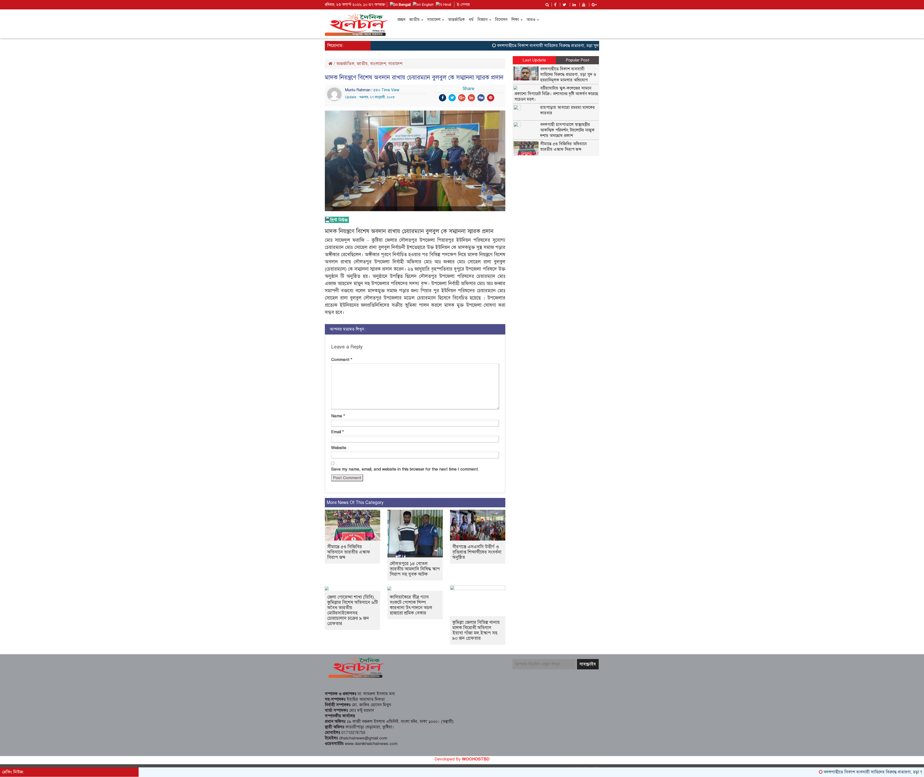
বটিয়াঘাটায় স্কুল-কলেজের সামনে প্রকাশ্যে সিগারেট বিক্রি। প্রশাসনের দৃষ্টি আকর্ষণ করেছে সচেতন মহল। (556, 94)
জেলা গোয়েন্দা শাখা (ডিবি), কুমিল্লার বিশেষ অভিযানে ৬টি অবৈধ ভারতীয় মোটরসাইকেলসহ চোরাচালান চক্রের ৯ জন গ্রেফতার (352, 610)
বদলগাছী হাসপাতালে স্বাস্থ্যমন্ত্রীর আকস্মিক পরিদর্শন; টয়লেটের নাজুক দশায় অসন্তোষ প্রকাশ (567, 130)
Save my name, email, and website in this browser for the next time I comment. (405, 469)
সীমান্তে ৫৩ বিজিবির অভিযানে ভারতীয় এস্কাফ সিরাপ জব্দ (348, 552)
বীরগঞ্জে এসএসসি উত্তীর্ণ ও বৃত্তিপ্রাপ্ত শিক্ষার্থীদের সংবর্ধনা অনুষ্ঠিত (476, 552)
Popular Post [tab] (577, 60)
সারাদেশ (434, 19)
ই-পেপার (463, 4)
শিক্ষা (515, 19)
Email (337, 431)
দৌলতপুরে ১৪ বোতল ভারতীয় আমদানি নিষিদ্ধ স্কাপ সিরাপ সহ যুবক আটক (415, 569)
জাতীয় (415, 19)
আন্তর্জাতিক (456, 19)
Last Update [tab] (534, 60)
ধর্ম (471, 19)
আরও (531, 19)
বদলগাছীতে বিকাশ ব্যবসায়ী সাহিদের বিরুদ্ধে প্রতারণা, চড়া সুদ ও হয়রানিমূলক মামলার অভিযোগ (548, 45)
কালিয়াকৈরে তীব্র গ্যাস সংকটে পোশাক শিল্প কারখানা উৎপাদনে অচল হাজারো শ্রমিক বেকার (411, 605)
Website (338, 447)
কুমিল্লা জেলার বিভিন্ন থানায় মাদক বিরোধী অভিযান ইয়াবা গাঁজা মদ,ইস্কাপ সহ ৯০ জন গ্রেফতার (476, 630)
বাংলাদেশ (378, 63)
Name (338, 415)
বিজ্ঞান (483, 19)
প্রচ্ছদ (401, 19)
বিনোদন (501, 19)
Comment (341, 359)
